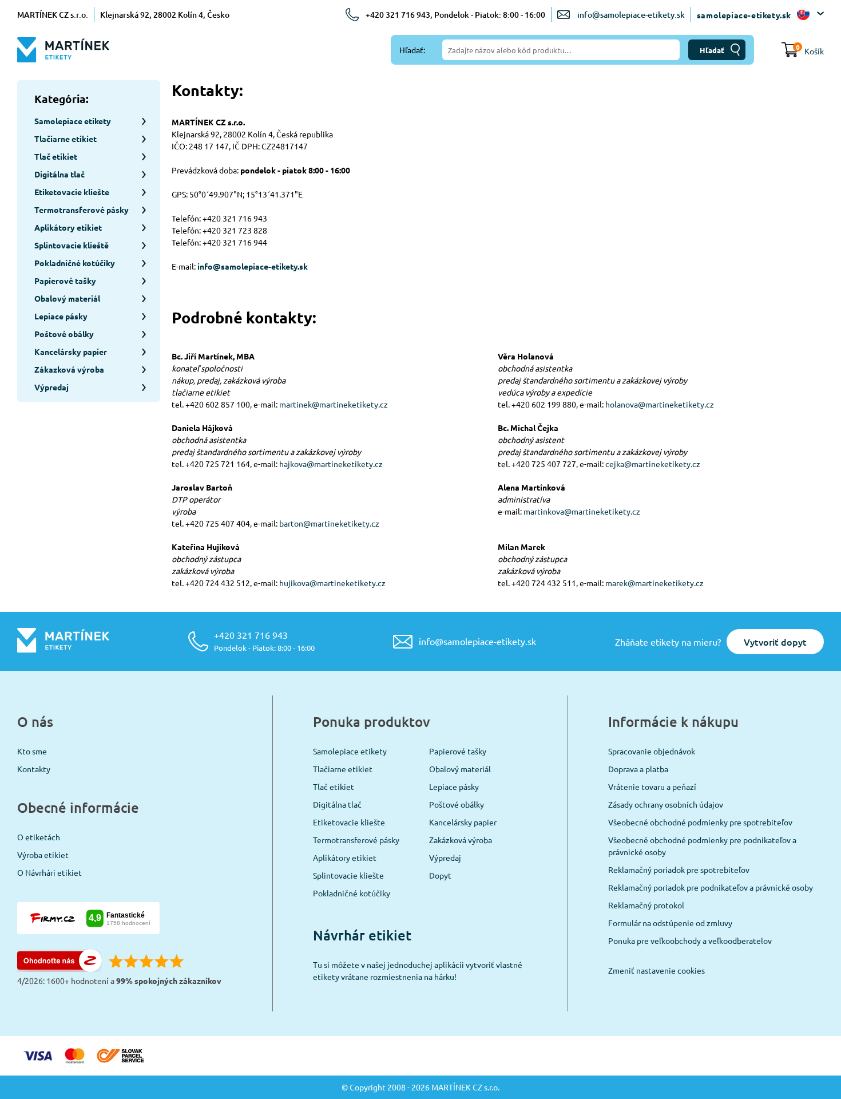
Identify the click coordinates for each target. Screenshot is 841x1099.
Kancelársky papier (463, 822)
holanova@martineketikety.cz (659, 404)
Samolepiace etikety (350, 751)
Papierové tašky (457, 751)
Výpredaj (445, 857)
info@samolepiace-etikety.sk (631, 14)
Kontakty (33, 769)
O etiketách (38, 837)
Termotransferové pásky (356, 840)
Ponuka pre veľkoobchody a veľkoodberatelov (690, 940)
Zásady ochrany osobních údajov (665, 804)
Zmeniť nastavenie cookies (656, 970)
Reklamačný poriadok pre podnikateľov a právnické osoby (710, 887)
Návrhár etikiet (362, 935)
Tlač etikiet (333, 786)
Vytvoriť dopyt (775, 641)
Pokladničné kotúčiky (351, 893)
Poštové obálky (456, 804)
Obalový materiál (460, 769)
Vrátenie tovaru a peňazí (652, 786)
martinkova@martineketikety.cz (581, 511)
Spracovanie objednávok (651, 751)
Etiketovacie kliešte (349, 822)
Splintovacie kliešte (348, 875)
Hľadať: (412, 50)
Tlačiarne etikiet (342, 769)
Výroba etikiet (43, 854)
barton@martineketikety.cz (329, 523)
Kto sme (32, 751)
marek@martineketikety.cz (654, 583)
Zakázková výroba (460, 840)
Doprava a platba (638, 769)
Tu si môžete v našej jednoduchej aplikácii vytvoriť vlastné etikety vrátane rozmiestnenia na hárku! (417, 970)
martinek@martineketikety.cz (333, 404)
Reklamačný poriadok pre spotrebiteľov (678, 869)
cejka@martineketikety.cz (652, 463)
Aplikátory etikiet (344, 857)
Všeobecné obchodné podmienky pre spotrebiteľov (700, 822)
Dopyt (440, 875)
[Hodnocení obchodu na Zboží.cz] (59, 968)
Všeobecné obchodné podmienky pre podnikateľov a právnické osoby (702, 846)
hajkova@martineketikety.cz (331, 463)
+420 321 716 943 (264, 641)
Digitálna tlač (337, 804)
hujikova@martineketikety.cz (332, 583)
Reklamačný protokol (646, 905)
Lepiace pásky (454, 786)
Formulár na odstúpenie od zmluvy (670, 923)
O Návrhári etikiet (49, 872)
